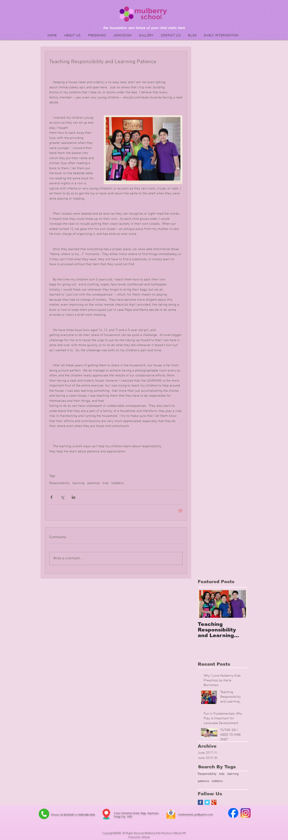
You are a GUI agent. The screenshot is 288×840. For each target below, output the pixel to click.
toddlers (117, 483)
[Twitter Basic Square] (207, 802)
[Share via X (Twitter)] (62, 497)
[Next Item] (240, 603)
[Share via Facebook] (51, 497)
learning (78, 483)
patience (93, 483)
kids (106, 483)
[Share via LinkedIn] (73, 497)
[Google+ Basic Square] (213, 802)
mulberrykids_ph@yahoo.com (195, 814)
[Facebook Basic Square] (200, 802)
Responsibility (59, 483)
